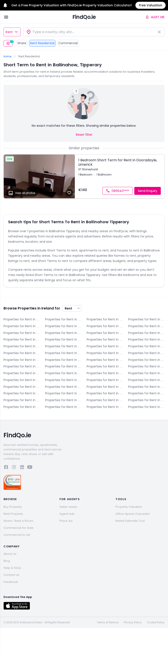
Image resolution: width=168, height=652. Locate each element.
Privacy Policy (133, 622)
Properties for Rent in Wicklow (105, 407)
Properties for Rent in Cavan (146, 319)
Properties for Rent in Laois (105, 380)
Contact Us (11, 574)
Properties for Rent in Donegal (146, 326)
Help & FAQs (12, 567)
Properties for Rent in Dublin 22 (105, 366)
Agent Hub (67, 513)
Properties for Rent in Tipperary (63, 400)
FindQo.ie (84, 17)
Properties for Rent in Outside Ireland (146, 407)
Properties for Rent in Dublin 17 (146, 360)
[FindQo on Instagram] (14, 467)
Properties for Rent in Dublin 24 (146, 366)
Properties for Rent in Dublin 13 (146, 353)
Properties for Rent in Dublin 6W (22, 346)
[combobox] (93, 32)
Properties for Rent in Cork (63, 326)
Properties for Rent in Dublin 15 (63, 360)
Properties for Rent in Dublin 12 (105, 353)
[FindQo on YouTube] (29, 467)
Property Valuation (129, 506)
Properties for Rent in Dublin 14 (22, 360)
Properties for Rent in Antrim (22, 319)
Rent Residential (42, 43)
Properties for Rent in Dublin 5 (105, 339)
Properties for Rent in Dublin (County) (22, 373)
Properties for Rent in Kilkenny (63, 380)
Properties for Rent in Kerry (146, 373)
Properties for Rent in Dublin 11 (63, 353)
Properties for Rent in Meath (22, 393)
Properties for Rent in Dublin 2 (146, 333)
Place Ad (66, 520)
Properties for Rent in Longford (63, 386)
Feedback (11, 581)
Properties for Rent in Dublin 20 (63, 366)
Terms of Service (108, 622)
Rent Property (13, 513)
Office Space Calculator (133, 513)
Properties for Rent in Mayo (146, 386)
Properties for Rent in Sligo (22, 400)
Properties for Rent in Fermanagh (63, 373)
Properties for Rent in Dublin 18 (22, 366)
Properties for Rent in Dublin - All (63, 333)
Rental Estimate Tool (130, 520)
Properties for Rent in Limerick (22, 386)
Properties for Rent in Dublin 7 (63, 346)
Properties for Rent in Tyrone (105, 400)
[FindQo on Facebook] (6, 467)
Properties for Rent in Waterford (146, 400)
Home (7, 56)
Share (22, 43)
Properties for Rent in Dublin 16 (105, 360)
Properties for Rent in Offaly (105, 393)
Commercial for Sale (18, 527)
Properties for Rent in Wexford (63, 407)
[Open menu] (6, 17)
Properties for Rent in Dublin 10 (22, 353)
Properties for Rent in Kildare (22, 380)
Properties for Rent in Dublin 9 (146, 346)
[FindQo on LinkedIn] (21, 467)
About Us (10, 553)
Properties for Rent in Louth (105, 386)
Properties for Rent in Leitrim (146, 380)
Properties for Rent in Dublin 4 (63, 339)
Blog (7, 560)
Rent (9, 32)
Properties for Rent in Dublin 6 (146, 339)
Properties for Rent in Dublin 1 (105, 333)
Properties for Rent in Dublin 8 (105, 346)
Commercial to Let (17, 534)
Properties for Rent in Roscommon (146, 393)
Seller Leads (68, 506)
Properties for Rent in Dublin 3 (22, 339)
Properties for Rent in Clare (22, 326)
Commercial (68, 43)
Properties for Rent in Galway (105, 373)
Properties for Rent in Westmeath (22, 407)
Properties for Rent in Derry (105, 326)
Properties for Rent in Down (22, 333)
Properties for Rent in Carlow (105, 319)
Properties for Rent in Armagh (63, 319)
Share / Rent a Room (18, 520)
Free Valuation (150, 5)
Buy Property (13, 506)
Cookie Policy (155, 622)
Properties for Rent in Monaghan (63, 393)
